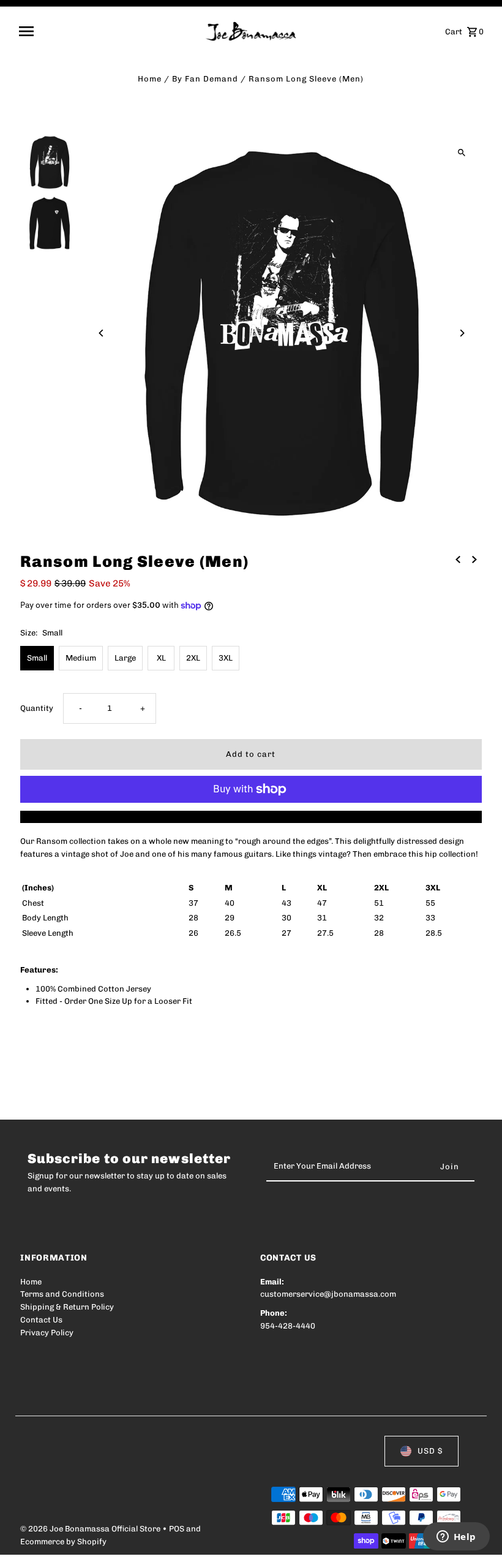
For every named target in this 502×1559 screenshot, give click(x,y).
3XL (226, 657)
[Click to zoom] (462, 153)
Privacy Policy (46, 1332)
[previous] (458, 559)
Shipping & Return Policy (67, 1306)
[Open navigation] (108, 31)
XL (161, 657)
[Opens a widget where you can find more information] (456, 1537)
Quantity (36, 708)
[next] (474, 559)
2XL (193, 657)
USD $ (430, 1450)
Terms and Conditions (62, 1294)
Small (37, 657)
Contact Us (41, 1319)
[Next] (462, 333)
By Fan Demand (205, 78)
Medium (81, 657)
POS (176, 1528)
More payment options (251, 816)
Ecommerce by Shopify (63, 1541)
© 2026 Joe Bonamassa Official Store (91, 1528)
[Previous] (101, 333)
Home (150, 78)
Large (125, 657)
